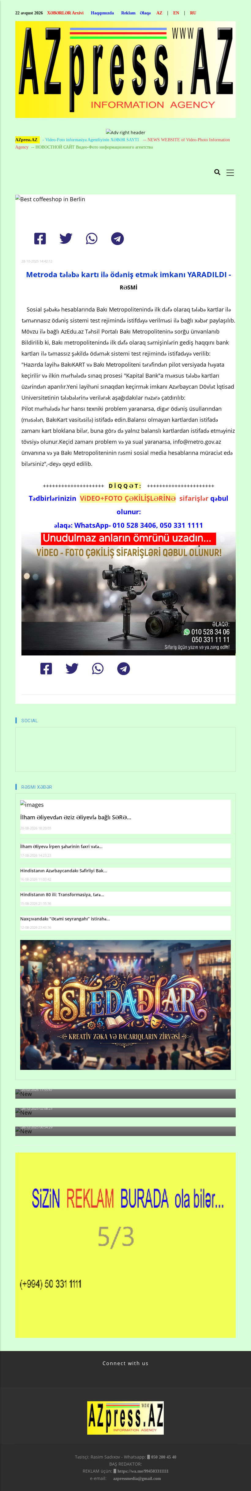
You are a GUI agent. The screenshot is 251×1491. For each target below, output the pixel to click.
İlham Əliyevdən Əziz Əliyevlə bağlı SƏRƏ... (75, 817)
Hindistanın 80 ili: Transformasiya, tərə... (62, 894)
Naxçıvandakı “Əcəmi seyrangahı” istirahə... (65, 919)
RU (193, 13)
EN (176, 13)
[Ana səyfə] (125, 71)
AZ (159, 13)
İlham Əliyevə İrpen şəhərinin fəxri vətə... (61, 846)
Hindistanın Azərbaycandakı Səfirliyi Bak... (63, 871)
